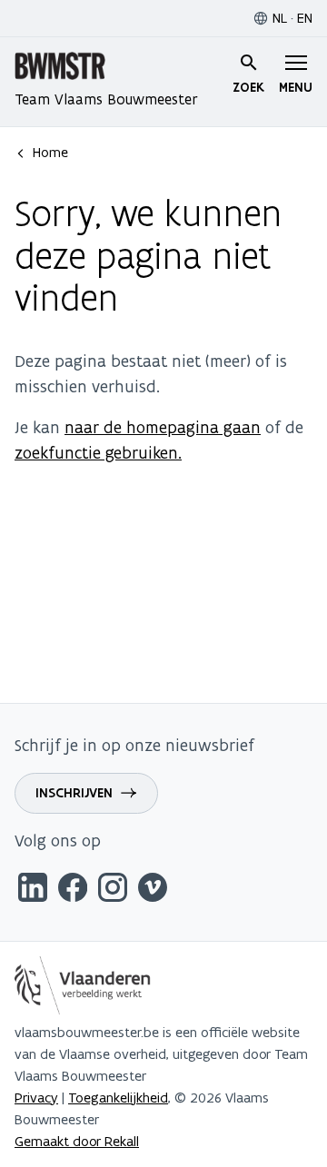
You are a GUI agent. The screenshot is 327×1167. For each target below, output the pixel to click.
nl (279, 17)
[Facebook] (72, 890)
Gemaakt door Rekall (77, 1141)
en (304, 17)
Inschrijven (74, 793)
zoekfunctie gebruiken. (98, 452)
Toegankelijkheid (118, 1097)
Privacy (36, 1097)
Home (50, 152)
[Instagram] (112, 890)
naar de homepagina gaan (162, 427)
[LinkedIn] (33, 890)
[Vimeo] (152, 890)
